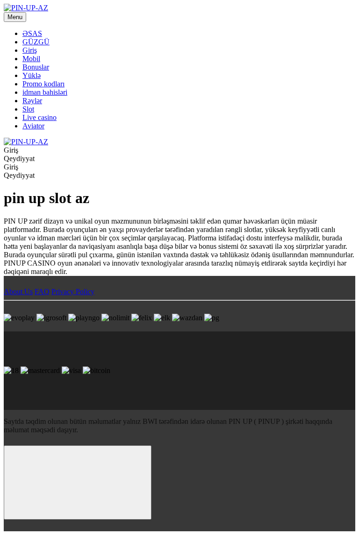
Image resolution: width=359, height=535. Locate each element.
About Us (18, 292)
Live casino (39, 117)
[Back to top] (77, 482)
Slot (28, 109)
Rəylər (32, 101)
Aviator (33, 126)
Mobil (31, 59)
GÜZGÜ (36, 42)
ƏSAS (32, 33)
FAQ (42, 292)
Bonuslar (35, 67)
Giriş (29, 50)
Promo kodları (43, 84)
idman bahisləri (44, 92)
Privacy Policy (72, 292)
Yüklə (31, 75)
